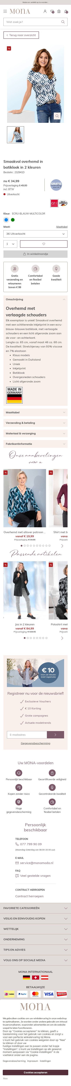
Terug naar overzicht (22, 35)
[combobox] (35, 22)
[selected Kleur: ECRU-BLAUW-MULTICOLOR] (6, 220)
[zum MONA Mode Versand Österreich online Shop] (44, 977)
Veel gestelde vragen (35, 876)
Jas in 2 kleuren (24, 624)
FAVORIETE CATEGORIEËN (21, 908)
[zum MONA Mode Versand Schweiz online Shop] (35, 977)
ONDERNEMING (14, 939)
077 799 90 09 (31, 844)
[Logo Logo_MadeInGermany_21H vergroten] (14, 395)
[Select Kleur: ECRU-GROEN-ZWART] (13, 220)
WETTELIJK (11, 929)
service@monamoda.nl (36, 863)
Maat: (6, 226)
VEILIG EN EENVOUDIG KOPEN (24, 918)
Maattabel (62, 226)
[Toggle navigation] (5, 11)
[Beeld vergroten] (57, 116)
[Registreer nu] (55, 734)
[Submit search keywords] (63, 22)
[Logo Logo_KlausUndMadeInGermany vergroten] (59, 203)
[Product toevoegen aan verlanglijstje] (44, 244)
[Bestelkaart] (59, 11)
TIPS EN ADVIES (14, 949)
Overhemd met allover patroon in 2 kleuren (25, 532)
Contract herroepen (29, 896)
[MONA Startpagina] (20, 11)
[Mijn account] (45, 11)
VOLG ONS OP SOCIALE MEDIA (24, 960)
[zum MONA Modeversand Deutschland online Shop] (26, 977)
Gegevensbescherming (35, 743)
